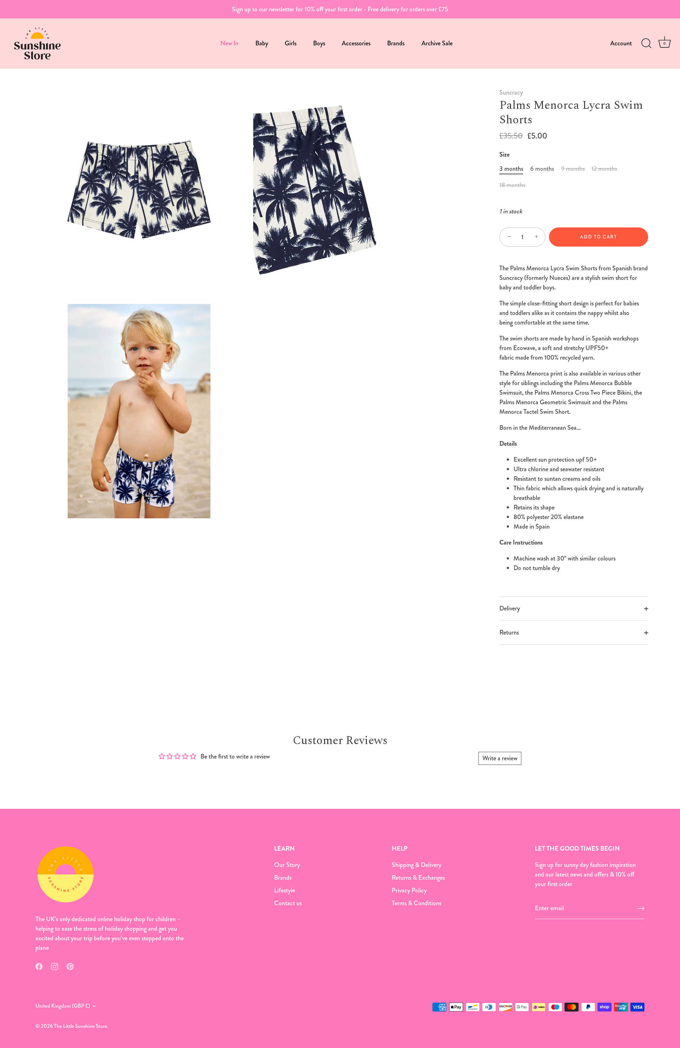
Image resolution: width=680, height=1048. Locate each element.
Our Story (287, 864)
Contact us (288, 903)
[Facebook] (38, 965)
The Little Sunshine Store (80, 1026)
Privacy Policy (409, 890)
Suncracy (511, 92)
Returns (509, 632)
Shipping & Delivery (416, 864)
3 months (511, 169)
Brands (395, 43)
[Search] (646, 43)
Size (504, 155)
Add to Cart (598, 236)
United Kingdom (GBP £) (62, 1006)
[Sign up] (641, 908)
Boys (319, 43)
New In (229, 43)
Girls (290, 43)
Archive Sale (437, 43)
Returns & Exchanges (418, 877)
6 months (542, 169)
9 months (573, 169)
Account (621, 43)
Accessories (356, 43)
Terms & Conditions (416, 903)
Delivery (509, 608)
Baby (261, 43)
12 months (604, 169)
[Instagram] (54, 965)
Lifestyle (284, 890)
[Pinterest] (70, 965)
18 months (512, 185)
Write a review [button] (499, 758)
